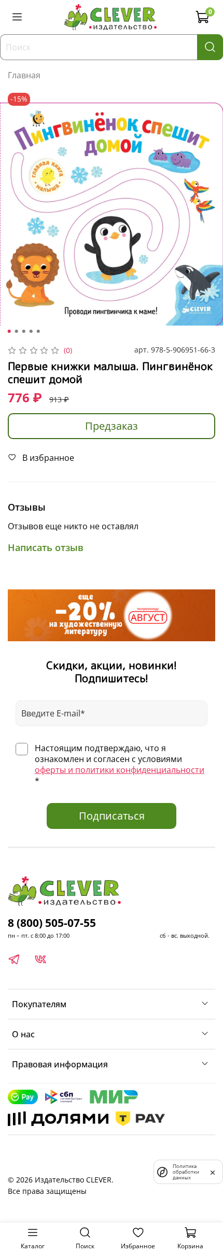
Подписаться (112, 816)
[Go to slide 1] (9, 331)
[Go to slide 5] (38, 331)
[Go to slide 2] (16, 331)
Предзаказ (111, 426)
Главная (24, 75)
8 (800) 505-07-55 (52, 922)
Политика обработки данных (186, 1171)
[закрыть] (213, 1171)
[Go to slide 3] (23, 331)
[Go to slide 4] (31, 331)
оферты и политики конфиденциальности (119, 770)
